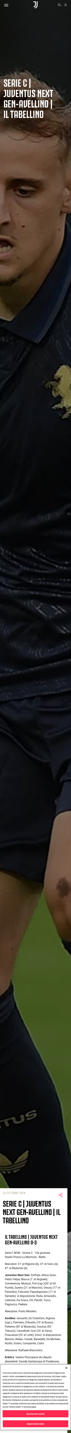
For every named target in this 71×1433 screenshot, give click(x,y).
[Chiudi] (66, 1368)
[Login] (65, 5)
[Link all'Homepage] (35, 5)
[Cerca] (60, 5)
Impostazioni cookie (35, 1423)
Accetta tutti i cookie (35, 1413)
